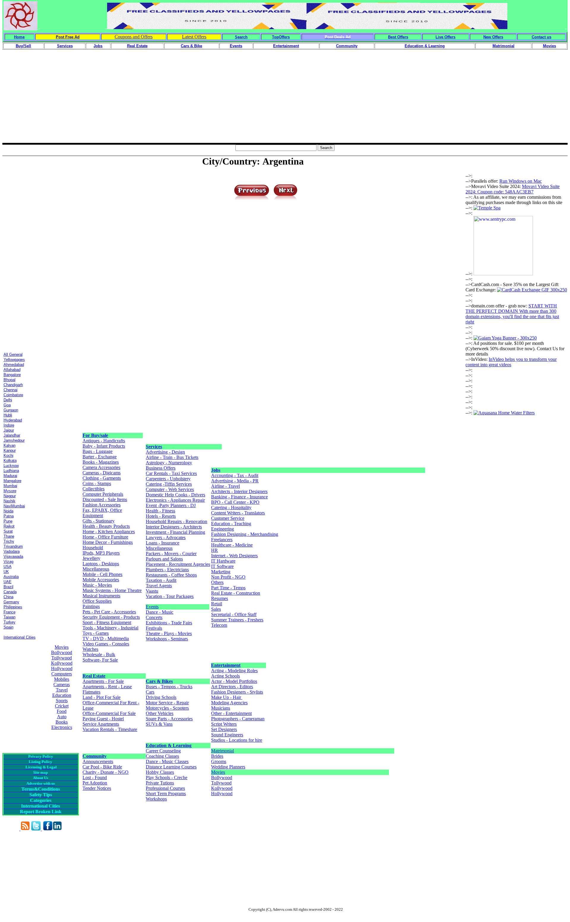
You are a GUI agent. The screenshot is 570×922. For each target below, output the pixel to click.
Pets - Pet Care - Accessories (109, 611)
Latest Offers (194, 36)
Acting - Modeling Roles (234, 670)
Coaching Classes (162, 756)
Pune (8, 521)
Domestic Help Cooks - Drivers (175, 494)
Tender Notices (97, 788)
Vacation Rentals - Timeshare (110, 729)
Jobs (215, 470)
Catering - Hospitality (231, 507)
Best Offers (398, 37)
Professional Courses (165, 788)
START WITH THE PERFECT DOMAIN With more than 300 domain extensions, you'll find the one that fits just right (512, 313)
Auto (61, 716)
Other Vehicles (159, 713)
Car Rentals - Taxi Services (171, 473)
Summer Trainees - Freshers (237, 619)
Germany (11, 602)
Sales (216, 609)
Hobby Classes (160, 772)
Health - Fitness (160, 510)
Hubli (8, 415)
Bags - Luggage (98, 451)
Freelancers (221, 539)
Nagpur (10, 496)
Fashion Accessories (102, 504)
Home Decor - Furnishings (108, 542)
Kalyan (9, 445)
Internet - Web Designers (234, 555)
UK (6, 571)
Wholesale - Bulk (99, 654)
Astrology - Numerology (169, 462)
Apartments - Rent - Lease (107, 686)
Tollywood (61, 657)
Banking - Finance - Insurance (239, 496)
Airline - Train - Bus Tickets (172, 457)
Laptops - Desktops (101, 563)
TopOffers (281, 37)
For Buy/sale (95, 435)
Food (61, 711)
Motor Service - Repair (167, 702)
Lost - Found (95, 777)
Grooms (218, 761)
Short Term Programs (166, 793)
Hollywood (61, 668)
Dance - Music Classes (167, 761)
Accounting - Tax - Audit (234, 475)
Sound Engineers (227, 734)
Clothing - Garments (102, 478)
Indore (9, 425)
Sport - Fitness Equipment (107, 622)
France (9, 612)
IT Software (222, 566)
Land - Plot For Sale (102, 697)
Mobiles (61, 679)
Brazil (8, 587)
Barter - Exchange (100, 456)
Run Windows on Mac (520, 181)
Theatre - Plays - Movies (169, 633)
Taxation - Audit (161, 580)
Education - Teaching (231, 523)
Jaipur (9, 430)
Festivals (154, 628)
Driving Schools (161, 697)
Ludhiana (11, 470)
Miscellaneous (96, 568)
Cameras (61, 684)
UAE (8, 582)
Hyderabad (13, 420)
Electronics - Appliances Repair (175, 500)
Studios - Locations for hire (236, 740)
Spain (8, 627)
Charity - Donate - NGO (106, 772)
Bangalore (12, 374)
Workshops (156, 798)
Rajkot (9, 526)
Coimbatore (13, 395)
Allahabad (12, 369)
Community (95, 756)
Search (241, 37)
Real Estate (94, 675)
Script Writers (224, 724)
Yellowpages (14, 359)
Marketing (220, 571)
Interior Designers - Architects (174, 526)
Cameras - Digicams (102, 472)
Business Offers (160, 468)
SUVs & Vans (159, 724)
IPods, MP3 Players (101, 552)
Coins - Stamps (97, 483)
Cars (150, 691)
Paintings (91, 606)
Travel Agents (159, 585)
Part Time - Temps (228, 587)
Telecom (219, 625)
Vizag (8, 561)
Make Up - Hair (226, 697)
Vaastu (152, 590)
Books (62, 721)
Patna (9, 516)
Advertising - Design (165, 451)
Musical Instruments (101, 595)
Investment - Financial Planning (175, 532)
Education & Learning (168, 745)
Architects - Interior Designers (239, 491)
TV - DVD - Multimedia (106, 638)
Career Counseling (163, 750)
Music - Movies (97, 585)
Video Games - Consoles (106, 643)
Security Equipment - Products (111, 617)
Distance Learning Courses (171, 766)
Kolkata (10, 460)
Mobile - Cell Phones (102, 574)
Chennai (11, 390)
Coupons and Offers (134, 36)
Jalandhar (12, 435)
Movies (62, 647)
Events (152, 606)
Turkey (9, 622)
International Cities (20, 637)
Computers (61, 673)
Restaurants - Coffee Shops (171, 574)
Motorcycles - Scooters (167, 708)
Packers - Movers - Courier (171, 553)
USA (8, 566)
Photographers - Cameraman (238, 718)
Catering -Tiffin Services (169, 484)
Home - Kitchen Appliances (109, 531)
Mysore (10, 491)
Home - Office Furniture (105, 536)
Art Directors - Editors (232, 686)
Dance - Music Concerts (159, 615)
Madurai (10, 475)
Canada (10, 592)
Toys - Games (96, 633)
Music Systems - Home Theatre (112, 590)
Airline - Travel (225, 486)
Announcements (98, 761)
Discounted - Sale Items (105, 499)
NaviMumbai (14, 506)
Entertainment (225, 665)
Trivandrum (13, 546)
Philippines (13, 607)
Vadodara (12, 551)
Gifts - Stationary (99, 520)
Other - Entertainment (231, 713)
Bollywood (61, 652)
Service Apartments (101, 724)
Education (61, 695)
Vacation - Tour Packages (170, 596)
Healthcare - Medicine (232, 544)
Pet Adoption (95, 782)
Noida (8, 511)
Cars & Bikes (159, 681)
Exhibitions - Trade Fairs (169, 622)
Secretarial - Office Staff (233, 614)
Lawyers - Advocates (166, 537)
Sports (62, 700)
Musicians (220, 708)
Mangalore (12, 481)
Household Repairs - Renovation (176, 521)
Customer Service (227, 518)
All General (13, 354)
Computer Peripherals (103, 494)
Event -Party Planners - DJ (171, 505)
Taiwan (9, 617)
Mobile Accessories (101, 579)
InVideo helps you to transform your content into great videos (511, 362)
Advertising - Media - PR (235, 480)
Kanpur (10, 450)
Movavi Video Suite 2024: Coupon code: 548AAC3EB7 (513, 189)
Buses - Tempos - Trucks (169, 686)
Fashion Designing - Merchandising (244, 534)
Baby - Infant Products (104, 446)
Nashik (9, 501)
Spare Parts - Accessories (169, 718)
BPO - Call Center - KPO (235, 502)
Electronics (61, 727)
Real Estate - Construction (235, 593)
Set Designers (224, 729)
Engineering (222, 528)
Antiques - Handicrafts (104, 440)
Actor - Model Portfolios (234, 681)
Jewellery (91, 558)
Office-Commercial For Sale (109, 713)
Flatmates (91, 691)
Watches (90, 649)
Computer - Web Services (170, 489)
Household (93, 547)
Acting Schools (225, 675)
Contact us (541, 37)
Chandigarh (13, 385)
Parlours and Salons (164, 558)
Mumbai (10, 486)
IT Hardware (223, 560)
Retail (216, 603)
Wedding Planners (228, 766)
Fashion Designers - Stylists (237, 691)
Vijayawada (13, 556)
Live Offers (445, 37)
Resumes (219, 598)
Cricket (62, 705)
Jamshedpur (14, 440)
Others (217, 582)
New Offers (493, 37)
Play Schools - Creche (166, 777)
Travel (62, 689)
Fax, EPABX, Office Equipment (102, 513)
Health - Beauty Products (106, 526)
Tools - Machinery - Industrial (110, 627)
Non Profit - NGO (228, 577)
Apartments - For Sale (103, 681)
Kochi (8, 455)
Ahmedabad (14, 364)
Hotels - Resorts (161, 516)
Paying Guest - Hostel (103, 718)
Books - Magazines (101, 462)
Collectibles (93, 488)
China (8, 597)
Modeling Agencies (229, 702)
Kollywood (61, 663)
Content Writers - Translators (238, 512)
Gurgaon (11, 410)
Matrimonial (222, 750)
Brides (217, 756)
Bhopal (9, 380)
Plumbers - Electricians (167, 569)
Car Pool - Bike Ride (102, 766)
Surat (8, 531)
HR (214, 550)
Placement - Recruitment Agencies (178, 564)
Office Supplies (97, 601)
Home (19, 37)
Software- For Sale (100, 659)
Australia (11, 576)
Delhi (8, 400)
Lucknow (11, 465)
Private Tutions (160, 782)
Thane (9, 536)
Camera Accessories (101, 467)
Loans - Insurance (162, 542)
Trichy (9, 541)
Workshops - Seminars (167, 638)
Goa (7, 405)
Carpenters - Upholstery (168, 478)
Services (154, 446)
